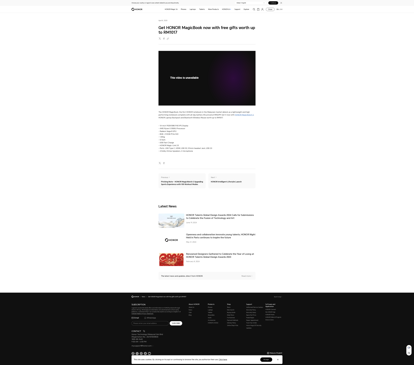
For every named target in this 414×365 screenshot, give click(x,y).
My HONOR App (270, 312)
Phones (183, 9)
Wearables (211, 315)
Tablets (202, 9)
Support (237, 9)
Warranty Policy (251, 310)
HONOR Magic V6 (171, 9)
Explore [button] (246, 9)
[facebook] (164, 38)
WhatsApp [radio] (151, 318)
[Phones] (187, 9)
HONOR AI (226, 9)
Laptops (193, 9)
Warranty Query (251, 312)
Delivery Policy (231, 323)
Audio (209, 317)
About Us (191, 307)
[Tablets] (205, 9)
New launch (230, 310)
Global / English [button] (241, 3)
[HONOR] (137, 297)
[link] (258, 9)
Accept (266, 359)
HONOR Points (269, 314)
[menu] (262, 9)
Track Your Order (251, 323)
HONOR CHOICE (213, 323)
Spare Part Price (251, 315)
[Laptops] (197, 9)
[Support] (241, 9)
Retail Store (230, 315)
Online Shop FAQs (232, 325)
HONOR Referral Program (273, 317)
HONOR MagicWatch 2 (244, 115)
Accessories (211, 320)
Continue (273, 3)
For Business (231, 317)
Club (190, 312)
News (190, 310)
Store (270, 9)
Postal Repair (250, 317)
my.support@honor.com (142, 346)
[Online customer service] (409, 352)
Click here (223, 360)
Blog (190, 315)
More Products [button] (213, 9)
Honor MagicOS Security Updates (253, 327)
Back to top (277, 297)
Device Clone (269, 320)
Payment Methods (232, 320)
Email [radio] (136, 318)
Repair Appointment (252, 320)
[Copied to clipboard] (168, 38)
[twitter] (160, 38)
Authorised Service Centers (254, 307)
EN (278, 9)
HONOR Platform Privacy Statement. (143, 313)
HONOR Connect (270, 309)
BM (281, 9)
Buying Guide (231, 312)
